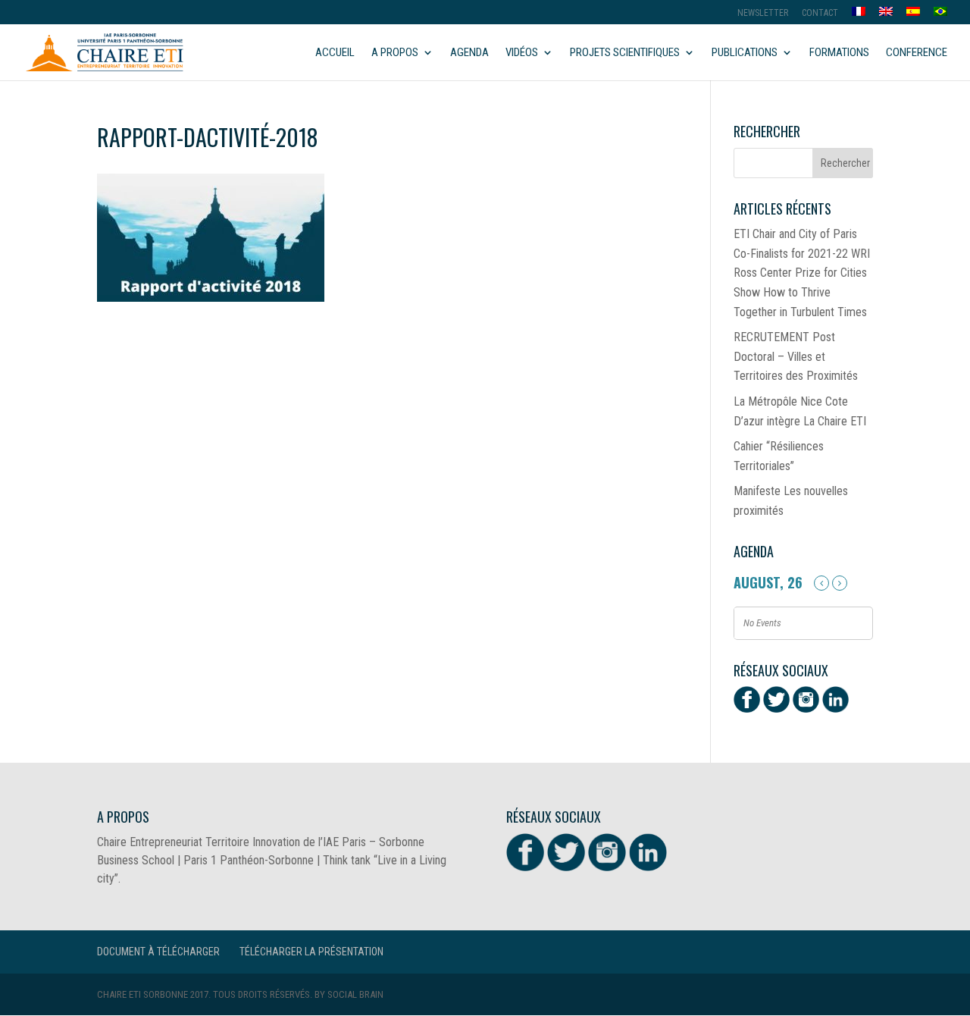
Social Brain (355, 994)
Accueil (335, 53)
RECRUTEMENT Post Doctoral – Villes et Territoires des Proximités (796, 356)
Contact (820, 13)
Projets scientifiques (625, 53)
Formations (839, 53)
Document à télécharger (158, 951)
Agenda (469, 53)
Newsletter (762, 13)
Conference (916, 53)
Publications (745, 53)
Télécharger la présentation (311, 951)
